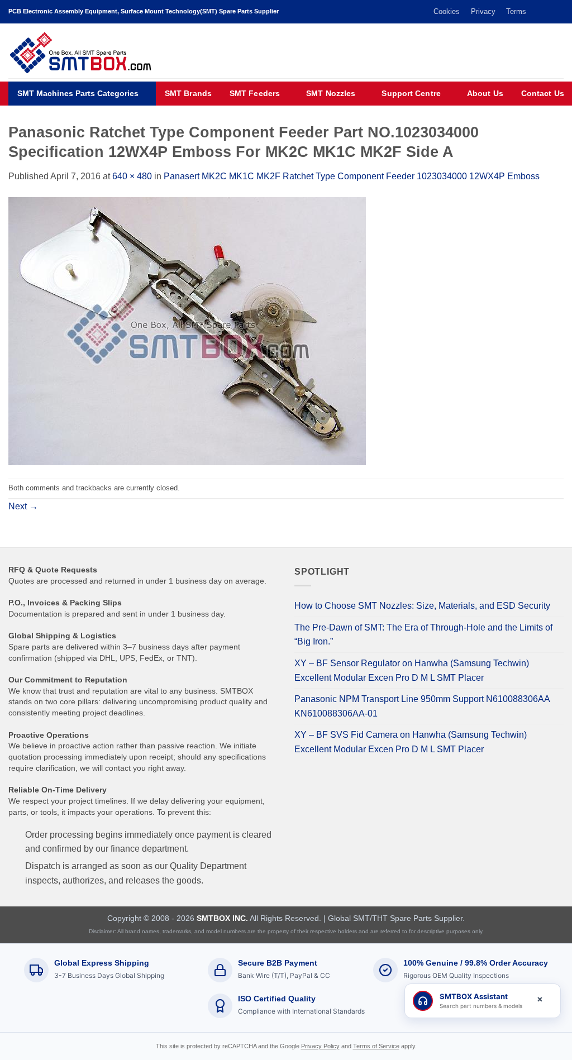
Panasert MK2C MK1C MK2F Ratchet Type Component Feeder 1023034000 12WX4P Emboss (352, 176)
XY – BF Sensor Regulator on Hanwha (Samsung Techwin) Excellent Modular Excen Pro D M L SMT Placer (411, 670)
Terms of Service (376, 1046)
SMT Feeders (255, 93)
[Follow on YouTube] (558, 12)
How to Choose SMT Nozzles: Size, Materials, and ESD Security (422, 605)
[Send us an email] (547, 12)
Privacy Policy (320, 1046)
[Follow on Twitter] (536, 12)
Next (23, 506)
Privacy (483, 11)
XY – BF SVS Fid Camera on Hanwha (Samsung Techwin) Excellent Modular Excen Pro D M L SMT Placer (410, 742)
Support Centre (411, 93)
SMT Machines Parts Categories (78, 93)
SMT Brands (188, 93)
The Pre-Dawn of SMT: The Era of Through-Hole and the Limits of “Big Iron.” (423, 635)
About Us (485, 93)
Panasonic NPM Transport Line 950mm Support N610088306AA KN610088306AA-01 (422, 706)
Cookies (446, 11)
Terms (516, 11)
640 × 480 (132, 176)
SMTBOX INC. (222, 918)
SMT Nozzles (330, 93)
